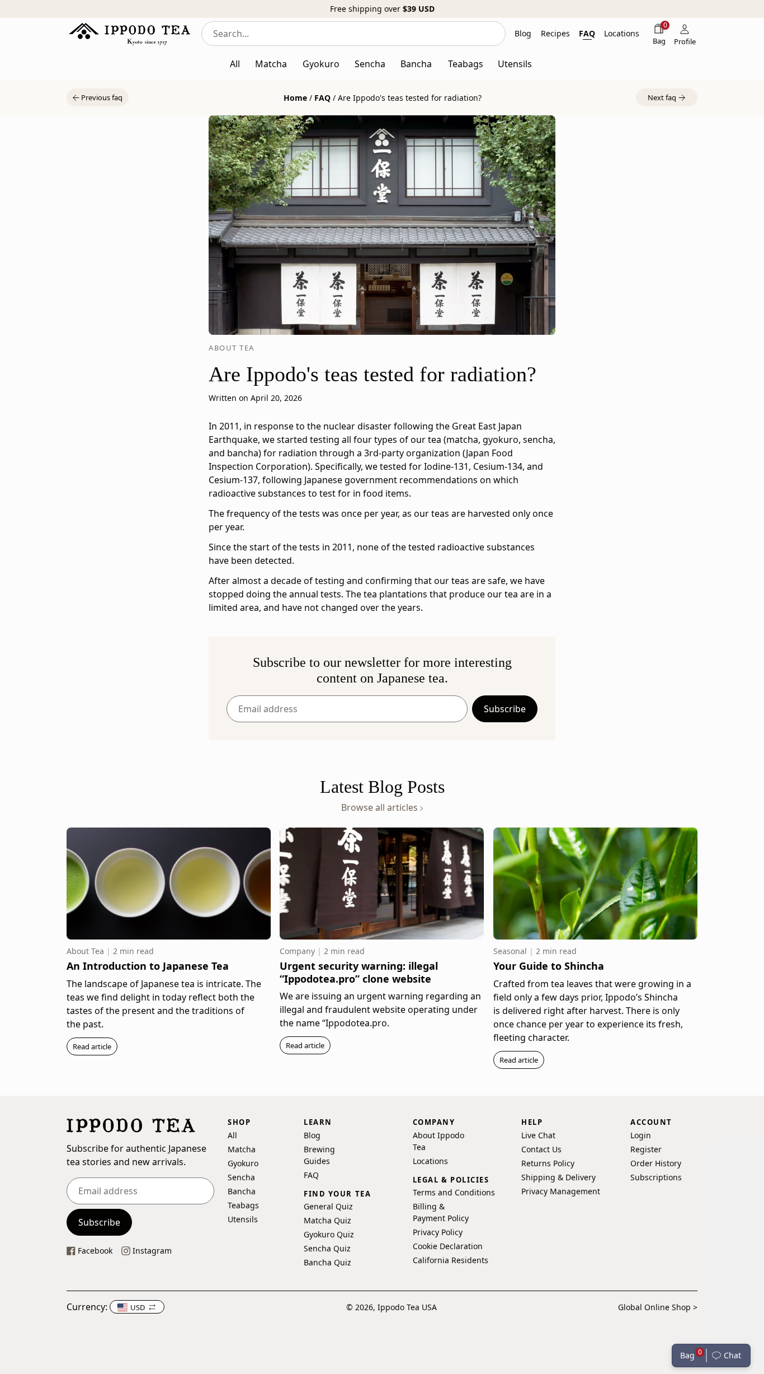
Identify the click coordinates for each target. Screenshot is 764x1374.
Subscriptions (656, 1177)
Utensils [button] (515, 64)
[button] (728, 1355)
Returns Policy (547, 1163)
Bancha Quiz (327, 1262)
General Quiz (328, 1206)
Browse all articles (380, 808)
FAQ (322, 97)
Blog (312, 1135)
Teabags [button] (465, 64)
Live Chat (538, 1135)
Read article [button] (92, 1046)
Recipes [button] (555, 33)
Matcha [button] (271, 64)
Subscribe (505, 709)
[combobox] (353, 33)
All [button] (235, 64)
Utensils (243, 1219)
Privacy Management (560, 1191)
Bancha (242, 1191)
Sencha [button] (370, 64)
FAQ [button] (587, 33)
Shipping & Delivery (558, 1177)
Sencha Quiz (327, 1248)
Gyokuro (243, 1163)
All (232, 1135)
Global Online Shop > (657, 1307)
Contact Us (541, 1149)
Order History (655, 1163)
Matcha (242, 1149)
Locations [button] (621, 33)
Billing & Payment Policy (441, 1212)
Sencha (241, 1177)
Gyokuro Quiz (329, 1234)
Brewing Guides (319, 1155)
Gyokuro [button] (321, 64)
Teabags (243, 1205)
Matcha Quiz (327, 1220)
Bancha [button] (416, 64)
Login (640, 1135)
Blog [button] (523, 33)
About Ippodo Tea (438, 1141)
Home (295, 97)
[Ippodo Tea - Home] (129, 34)
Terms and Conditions (454, 1192)
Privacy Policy (438, 1232)
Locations (430, 1161)
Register (646, 1149)
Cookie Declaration (448, 1246)
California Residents (450, 1260)
